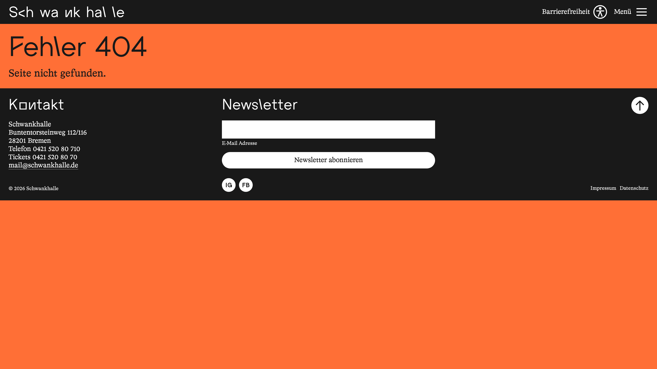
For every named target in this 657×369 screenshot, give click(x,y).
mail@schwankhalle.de (43, 165)
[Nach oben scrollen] (639, 105)
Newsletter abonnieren (328, 160)
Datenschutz (634, 188)
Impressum (603, 188)
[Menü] (631, 12)
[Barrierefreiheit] (574, 12)
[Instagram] (229, 185)
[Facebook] (246, 185)
